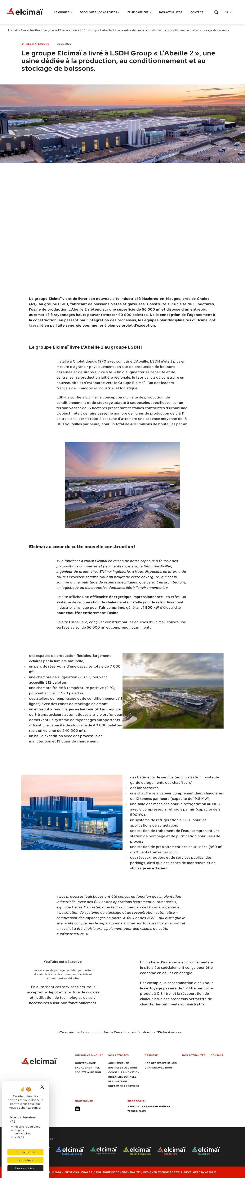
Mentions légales (78, 1172)
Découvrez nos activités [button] (98, 12)
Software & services (123, 1086)
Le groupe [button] (61, 12)
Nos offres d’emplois (161, 1063)
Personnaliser (25, 1168)
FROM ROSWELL (172, 1172)
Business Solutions (123, 1067)
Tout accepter (25, 1152)
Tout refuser (25, 1160)
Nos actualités (170, 12)
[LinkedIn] (77, 1109)
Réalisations (118, 1081)
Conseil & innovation (124, 1072)
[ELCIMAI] (27, 12)
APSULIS (210, 1172)
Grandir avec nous (159, 1067)
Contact (196, 12)
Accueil (13, 30)
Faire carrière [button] (138, 12)
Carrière (151, 1055)
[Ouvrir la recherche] (216, 12)
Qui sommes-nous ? (89, 1055)
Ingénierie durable (122, 1076)
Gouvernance (85, 1063)
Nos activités (118, 1055)
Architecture (118, 1063)
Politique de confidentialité (118, 1172)
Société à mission (88, 1072)
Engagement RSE (87, 1067)
